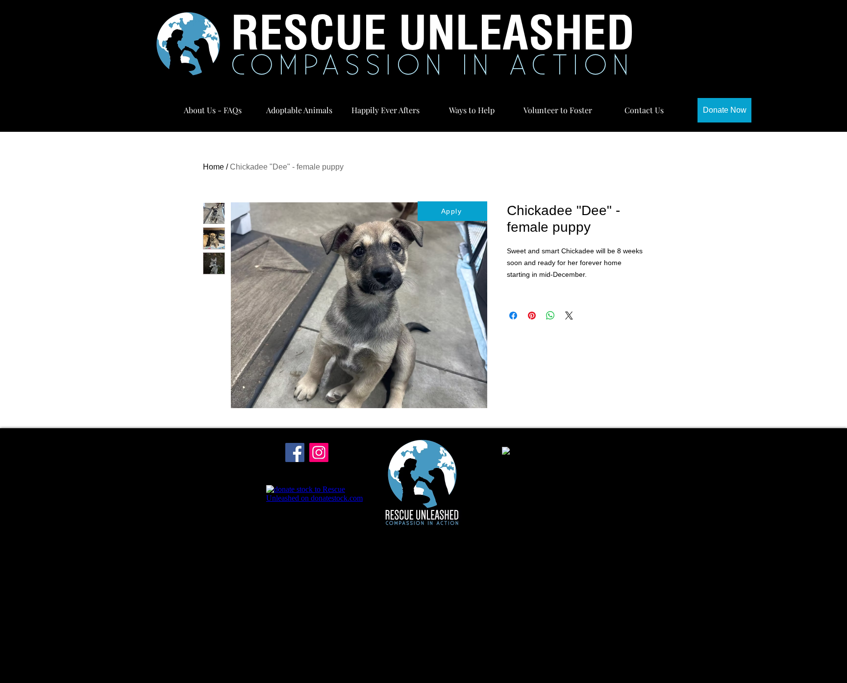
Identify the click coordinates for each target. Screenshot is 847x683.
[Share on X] (569, 315)
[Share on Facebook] (513, 315)
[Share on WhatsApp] (550, 315)
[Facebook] (294, 452)
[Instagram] (318, 452)
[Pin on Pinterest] (532, 315)
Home (213, 167)
